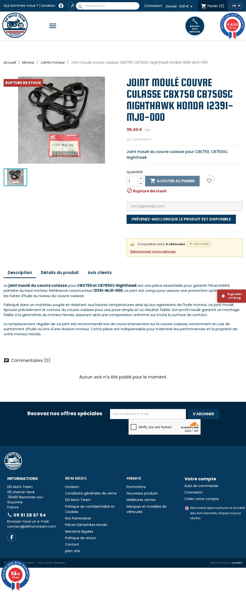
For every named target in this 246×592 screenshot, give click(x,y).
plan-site (72, 551)
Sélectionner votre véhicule (153, 251)
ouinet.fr (237, 563)
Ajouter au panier (172, 181)
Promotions (136, 486)
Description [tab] (20, 272)
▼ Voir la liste (199, 244)
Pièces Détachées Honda (86, 524)
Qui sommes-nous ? (21, 5)
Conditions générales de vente (91, 493)
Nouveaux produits (142, 493)
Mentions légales (79, 531)
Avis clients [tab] (100, 272)
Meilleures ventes (141, 499)
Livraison (48, 5)
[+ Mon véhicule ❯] (71, 5)
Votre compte (200, 479)
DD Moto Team (78, 499)
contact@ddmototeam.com (31, 526)
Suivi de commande (201, 485)
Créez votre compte (201, 498)
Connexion (153, 5)
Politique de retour (80, 538)
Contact (72, 544)
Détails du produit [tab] (60, 272)
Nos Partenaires (78, 518)
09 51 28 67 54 (26, 515)
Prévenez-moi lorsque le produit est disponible (181, 219)
